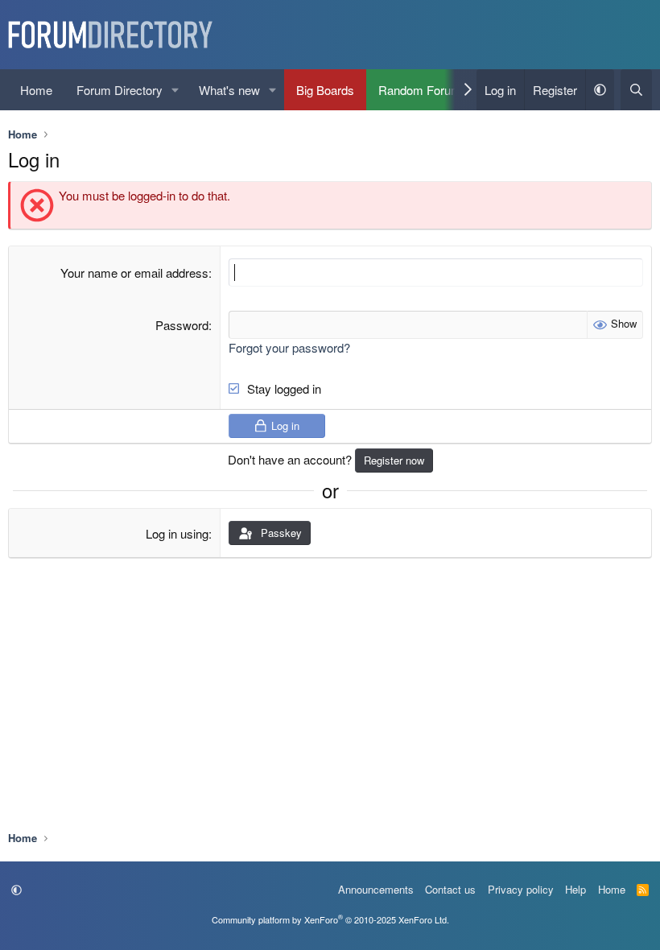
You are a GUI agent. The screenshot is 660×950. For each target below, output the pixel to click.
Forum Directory (119, 89)
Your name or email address (134, 272)
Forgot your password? (289, 347)
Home (36, 89)
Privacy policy (521, 889)
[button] (175, 89)
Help (575, 889)
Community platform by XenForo (330, 919)
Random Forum (419, 89)
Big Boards (325, 89)
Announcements (376, 889)
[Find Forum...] (636, 89)
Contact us (450, 889)
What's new (229, 89)
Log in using (177, 533)
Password (181, 324)
